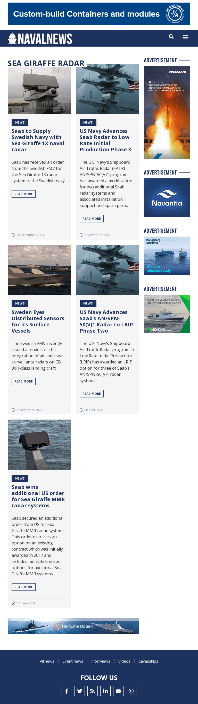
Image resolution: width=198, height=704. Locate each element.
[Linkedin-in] (105, 691)
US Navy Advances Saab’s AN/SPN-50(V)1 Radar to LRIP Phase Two (106, 321)
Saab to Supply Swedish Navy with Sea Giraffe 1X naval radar (38, 140)
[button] (186, 37)
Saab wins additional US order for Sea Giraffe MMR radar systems (38, 496)
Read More (23, 194)
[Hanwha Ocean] (73, 627)
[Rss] (92, 691)
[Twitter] (80, 691)
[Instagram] (131, 691)
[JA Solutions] (99, 23)
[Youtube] (118, 691)
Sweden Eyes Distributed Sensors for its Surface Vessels (38, 321)
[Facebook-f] (67, 691)
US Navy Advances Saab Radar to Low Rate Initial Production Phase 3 (105, 140)
